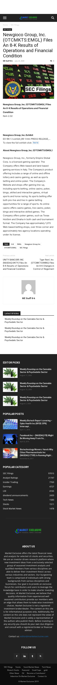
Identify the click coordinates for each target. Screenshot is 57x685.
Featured (25, 670)
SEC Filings (15, 25)
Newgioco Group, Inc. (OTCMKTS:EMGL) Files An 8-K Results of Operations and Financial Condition (28, 45)
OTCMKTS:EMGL (10, 248)
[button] (4, 18)
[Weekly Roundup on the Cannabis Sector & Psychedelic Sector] (10, 373)
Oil (23, 673)
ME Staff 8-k (8, 61)
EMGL (19, 244)
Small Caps (36, 670)
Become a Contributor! (36, 673)
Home (5, 25)
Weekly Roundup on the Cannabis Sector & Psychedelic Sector (24, 320)
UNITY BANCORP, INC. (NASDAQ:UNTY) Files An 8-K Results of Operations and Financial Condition (15, 264)
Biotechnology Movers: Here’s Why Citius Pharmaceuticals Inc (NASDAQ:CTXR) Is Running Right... (36, 452)
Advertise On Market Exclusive (22, 676)
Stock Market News (31, 667)
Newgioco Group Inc (32, 244)
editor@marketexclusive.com (34, 636)
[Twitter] (40, 656)
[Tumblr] (32, 656)
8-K (12, 244)
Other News (14, 673)
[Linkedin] (24, 656)
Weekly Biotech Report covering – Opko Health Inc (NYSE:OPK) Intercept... (36, 423)
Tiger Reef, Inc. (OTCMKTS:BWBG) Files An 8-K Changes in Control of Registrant (42, 264)
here (35, 142)
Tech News (46, 667)
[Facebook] (17, 656)
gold (45, 670)
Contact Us (42, 676)
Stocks (18, 667)
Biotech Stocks (13, 670)
